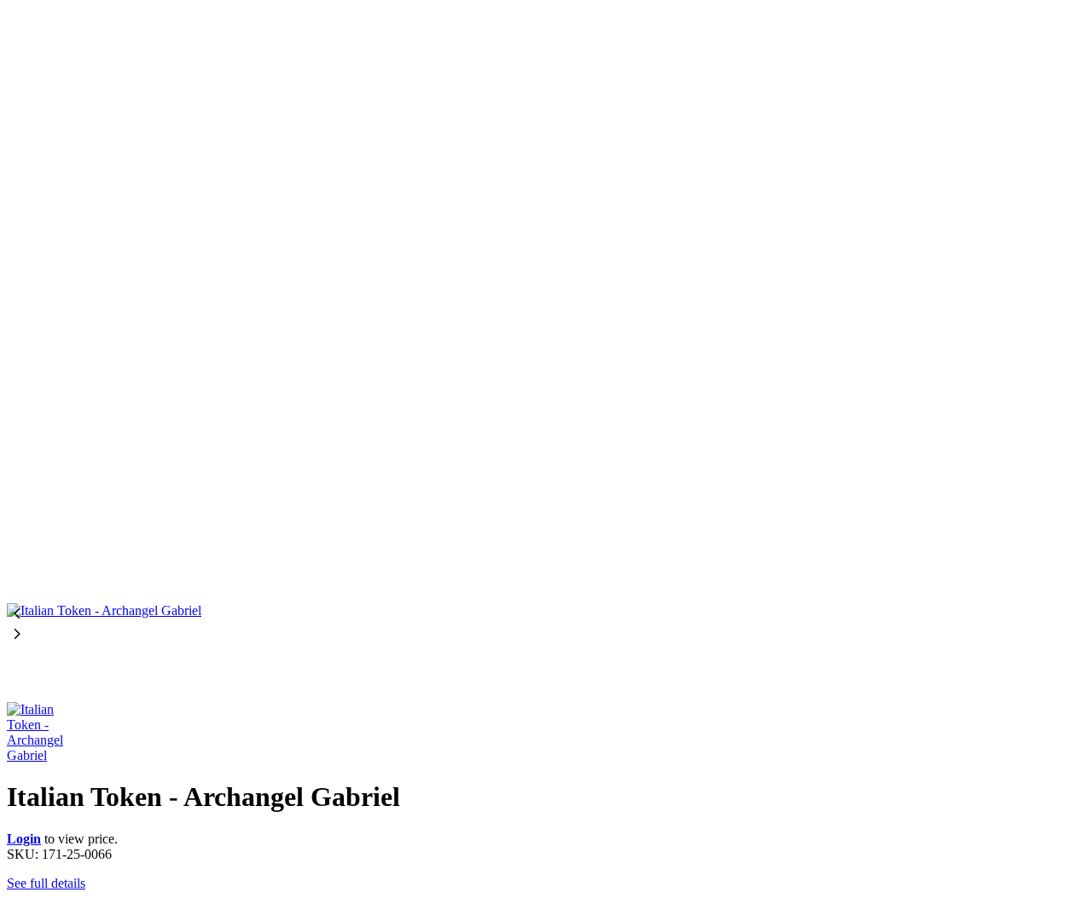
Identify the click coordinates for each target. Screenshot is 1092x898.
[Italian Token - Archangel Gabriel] (546, 305)
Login (24, 839)
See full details (46, 883)
